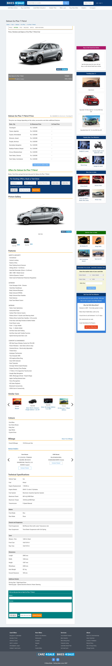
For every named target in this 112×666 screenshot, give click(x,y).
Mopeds (37, 643)
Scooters (37, 640)
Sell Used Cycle (64, 648)
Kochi (16, 640)
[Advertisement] (56, 15)
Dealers (83, 8)
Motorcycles (38, 638)
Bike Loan (63, 8)
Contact (88, 640)
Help (87, 638)
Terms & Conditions (28, 186)
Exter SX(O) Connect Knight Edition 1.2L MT (33, 409)
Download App (95, 635)
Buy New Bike (73, 8)
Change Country (90, 648)
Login (100, 3)
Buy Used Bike (25, 8)
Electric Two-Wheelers (40, 635)
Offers (16, 27)
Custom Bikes (38, 648)
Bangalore (12, 635)
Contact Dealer (25, 468)
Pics (21, 27)
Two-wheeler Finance (66, 635)
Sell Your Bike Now (91, 327)
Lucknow (15, 643)
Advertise (92, 638)
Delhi (11, 643)
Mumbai (12, 638)
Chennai (12, 640)
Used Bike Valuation (39, 8)
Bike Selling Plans (65, 640)
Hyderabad (18, 635)
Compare (92, 8)
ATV (36, 646)
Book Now (36, 190)
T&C (87, 646)
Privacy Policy (93, 646)
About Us (88, 635)
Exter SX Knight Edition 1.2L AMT (48, 408)
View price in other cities (41, 165)
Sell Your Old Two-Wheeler (91, 294)
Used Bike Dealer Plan (66, 646)
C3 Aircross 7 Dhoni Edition (64, 409)
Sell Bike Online (12, 8)
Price (10, 27)
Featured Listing (65, 643)
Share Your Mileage (67, 439)
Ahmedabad (13, 646)
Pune (16, 638)
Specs (32, 27)
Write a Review (68, 79)
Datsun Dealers (13, 449)
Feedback (93, 640)
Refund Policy (89, 643)
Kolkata (11, 648)
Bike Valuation (64, 638)
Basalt (17, 408)
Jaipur (18, 646)
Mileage (26, 27)
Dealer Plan (52, 8)
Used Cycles (17, 648)
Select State (88, 3)
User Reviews (39, 27)
